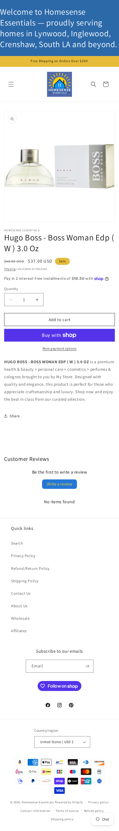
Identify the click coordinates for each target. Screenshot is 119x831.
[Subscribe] (87, 666)
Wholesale (20, 618)
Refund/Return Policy (30, 568)
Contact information (35, 811)
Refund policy (94, 811)
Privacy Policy (23, 555)
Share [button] (15, 415)
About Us (19, 605)
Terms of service (67, 811)
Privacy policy (98, 802)
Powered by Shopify (69, 802)
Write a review (59, 484)
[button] (11, 84)
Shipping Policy (24, 580)
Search (17, 543)
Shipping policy (62, 819)
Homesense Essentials (38, 802)
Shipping (10, 269)
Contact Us (21, 593)
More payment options (60, 348)
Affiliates (19, 630)
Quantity (11, 288)
